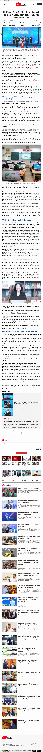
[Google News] (38, 20)
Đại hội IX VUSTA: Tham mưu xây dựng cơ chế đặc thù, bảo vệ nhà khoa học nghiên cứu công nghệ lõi (26, 465)
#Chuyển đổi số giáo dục (11, 432)
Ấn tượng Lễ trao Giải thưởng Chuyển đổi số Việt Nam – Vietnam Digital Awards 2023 (20, 419)
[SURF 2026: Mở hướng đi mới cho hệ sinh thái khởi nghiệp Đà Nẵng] (9, 552)
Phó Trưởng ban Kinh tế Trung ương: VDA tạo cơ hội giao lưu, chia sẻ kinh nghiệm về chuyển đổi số (26, 403)
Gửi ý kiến (38, 449)
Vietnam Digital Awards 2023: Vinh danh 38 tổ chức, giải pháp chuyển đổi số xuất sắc (26, 395)
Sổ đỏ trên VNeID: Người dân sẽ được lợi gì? (29, 672)
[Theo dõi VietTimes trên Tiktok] (38, 746)
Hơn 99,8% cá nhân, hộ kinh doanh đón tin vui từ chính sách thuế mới (6, 478)
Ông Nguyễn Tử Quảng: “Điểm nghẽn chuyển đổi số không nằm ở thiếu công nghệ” (28, 624)
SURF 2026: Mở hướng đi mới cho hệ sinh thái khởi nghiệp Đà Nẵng (28, 549)
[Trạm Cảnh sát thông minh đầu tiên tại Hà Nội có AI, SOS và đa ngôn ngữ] (9, 589)
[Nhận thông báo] (33, 4)
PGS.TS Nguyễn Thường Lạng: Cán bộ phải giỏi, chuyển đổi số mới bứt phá (6, 464)
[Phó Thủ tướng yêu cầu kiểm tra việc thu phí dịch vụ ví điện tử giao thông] (26, 473)
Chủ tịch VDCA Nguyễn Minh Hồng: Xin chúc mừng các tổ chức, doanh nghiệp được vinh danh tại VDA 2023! (26, 410)
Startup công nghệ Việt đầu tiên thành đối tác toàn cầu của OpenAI (29, 537)
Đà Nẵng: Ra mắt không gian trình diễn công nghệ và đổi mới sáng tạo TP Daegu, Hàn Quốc (29, 562)
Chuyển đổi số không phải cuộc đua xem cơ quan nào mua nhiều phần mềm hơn (29, 574)
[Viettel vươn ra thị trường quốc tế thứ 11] (9, 492)
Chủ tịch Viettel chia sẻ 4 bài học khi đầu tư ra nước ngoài (28, 721)
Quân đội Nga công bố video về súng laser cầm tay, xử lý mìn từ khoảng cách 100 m (16, 464)
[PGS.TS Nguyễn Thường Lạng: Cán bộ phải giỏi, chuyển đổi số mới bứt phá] (6, 458)
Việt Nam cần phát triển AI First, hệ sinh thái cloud (28, 685)
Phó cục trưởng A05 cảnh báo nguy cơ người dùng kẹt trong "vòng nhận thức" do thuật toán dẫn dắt (29, 599)
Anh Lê (5, 20)
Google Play (39, 751)
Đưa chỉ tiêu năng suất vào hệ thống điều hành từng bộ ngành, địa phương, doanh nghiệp (28, 612)
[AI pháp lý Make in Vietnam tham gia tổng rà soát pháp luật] (9, 528)
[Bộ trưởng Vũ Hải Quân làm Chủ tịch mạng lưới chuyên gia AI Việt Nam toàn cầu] (9, 712)
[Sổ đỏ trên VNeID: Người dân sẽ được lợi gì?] (9, 676)
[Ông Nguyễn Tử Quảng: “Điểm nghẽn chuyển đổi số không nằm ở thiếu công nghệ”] (9, 627)
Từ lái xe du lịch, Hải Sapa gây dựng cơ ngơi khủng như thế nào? (16, 478)
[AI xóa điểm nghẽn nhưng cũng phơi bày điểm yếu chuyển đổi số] (9, 504)
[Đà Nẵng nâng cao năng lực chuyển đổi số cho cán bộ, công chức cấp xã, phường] (9, 700)
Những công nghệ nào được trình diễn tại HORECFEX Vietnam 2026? (28, 513)
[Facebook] (32, 20)
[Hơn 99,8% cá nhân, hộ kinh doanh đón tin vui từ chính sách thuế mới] (6, 473)
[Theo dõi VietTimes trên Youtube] (36, 746)
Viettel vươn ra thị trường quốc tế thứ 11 (28, 488)
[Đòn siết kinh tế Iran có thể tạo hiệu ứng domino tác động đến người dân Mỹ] (36, 458)
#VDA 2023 (18, 432)
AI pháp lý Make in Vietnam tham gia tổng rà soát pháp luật (28, 525)
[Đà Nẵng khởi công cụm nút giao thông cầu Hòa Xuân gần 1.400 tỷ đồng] (36, 473)
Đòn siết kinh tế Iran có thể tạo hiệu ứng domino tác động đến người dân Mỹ (36, 464)
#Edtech (23, 432)
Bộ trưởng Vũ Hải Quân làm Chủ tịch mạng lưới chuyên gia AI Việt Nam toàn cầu (29, 709)
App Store (34, 751)
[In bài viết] (34, 20)
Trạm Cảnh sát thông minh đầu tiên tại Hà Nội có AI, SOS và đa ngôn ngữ (29, 586)
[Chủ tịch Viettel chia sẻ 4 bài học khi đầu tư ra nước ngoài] (9, 724)
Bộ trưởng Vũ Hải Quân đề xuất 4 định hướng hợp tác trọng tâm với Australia (28, 661)
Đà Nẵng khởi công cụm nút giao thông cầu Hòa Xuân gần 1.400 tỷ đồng (36, 478)
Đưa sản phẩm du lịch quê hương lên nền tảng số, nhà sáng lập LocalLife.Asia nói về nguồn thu (29, 649)
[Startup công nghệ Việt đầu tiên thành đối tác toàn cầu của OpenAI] (9, 540)
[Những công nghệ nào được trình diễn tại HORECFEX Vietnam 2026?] (9, 516)
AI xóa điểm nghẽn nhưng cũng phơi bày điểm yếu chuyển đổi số (28, 501)
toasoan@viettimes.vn (36, 739)
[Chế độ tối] (35, 4)
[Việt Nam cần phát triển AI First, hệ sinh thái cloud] (9, 688)
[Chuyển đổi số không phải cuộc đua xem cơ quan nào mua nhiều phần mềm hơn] (9, 577)
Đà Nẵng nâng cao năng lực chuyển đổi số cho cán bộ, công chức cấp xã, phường (29, 697)
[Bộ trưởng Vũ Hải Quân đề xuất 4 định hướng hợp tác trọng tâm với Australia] (9, 664)
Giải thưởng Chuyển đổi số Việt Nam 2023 (30, 65)
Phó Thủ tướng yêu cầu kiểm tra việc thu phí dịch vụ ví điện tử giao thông (26, 478)
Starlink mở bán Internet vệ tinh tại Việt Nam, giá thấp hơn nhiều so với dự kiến (28, 637)
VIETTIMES (21, 4)
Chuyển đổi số (7, 485)
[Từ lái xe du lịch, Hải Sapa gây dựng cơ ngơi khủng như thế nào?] (16, 473)
